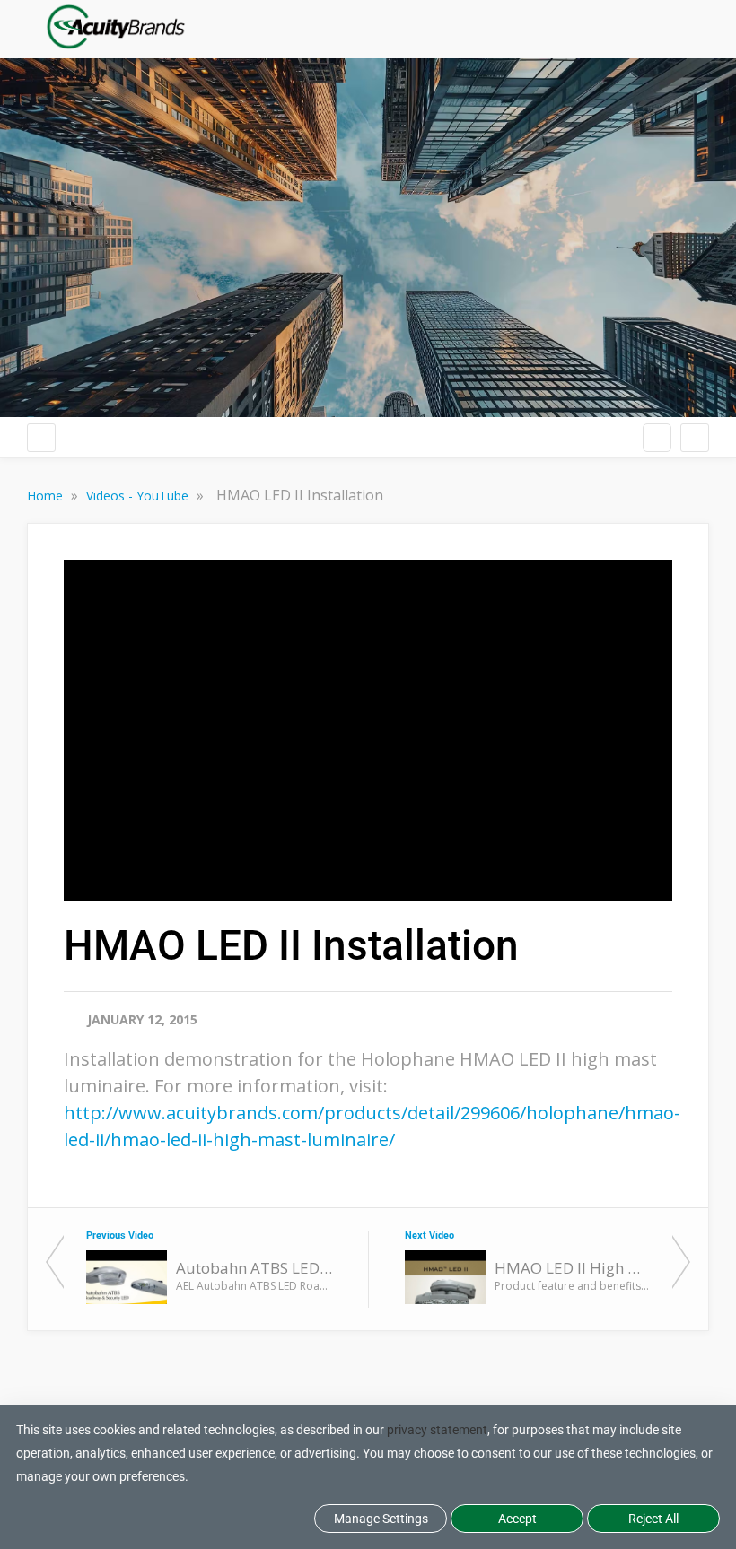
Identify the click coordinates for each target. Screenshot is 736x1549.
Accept (517, 1518)
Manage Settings (381, 1518)
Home (46, 495)
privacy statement (437, 1430)
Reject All (653, 1518)
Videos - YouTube (139, 495)
